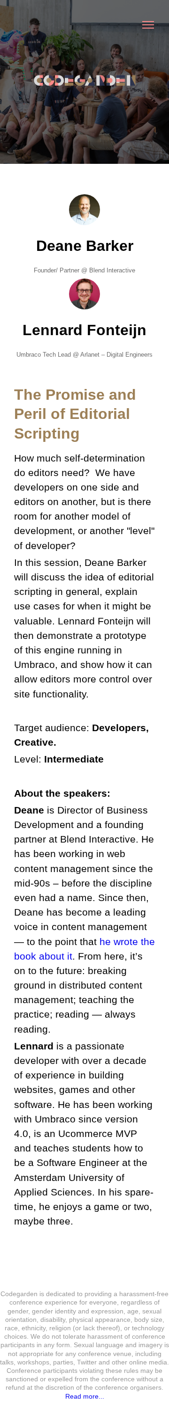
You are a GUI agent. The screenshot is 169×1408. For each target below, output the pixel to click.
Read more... (84, 1396)
